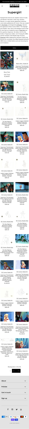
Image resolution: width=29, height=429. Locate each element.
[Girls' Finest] (7, 60)
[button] (14, 48)
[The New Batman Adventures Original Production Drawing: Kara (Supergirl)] (7, 239)
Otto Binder (5, 25)
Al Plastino (19, 25)
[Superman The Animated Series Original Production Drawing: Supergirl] (22, 56)
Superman (3, 37)
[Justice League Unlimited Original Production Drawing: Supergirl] (22, 111)
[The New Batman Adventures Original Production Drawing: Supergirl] (22, 86)
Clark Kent (22, 30)
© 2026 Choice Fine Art (14, 423)
